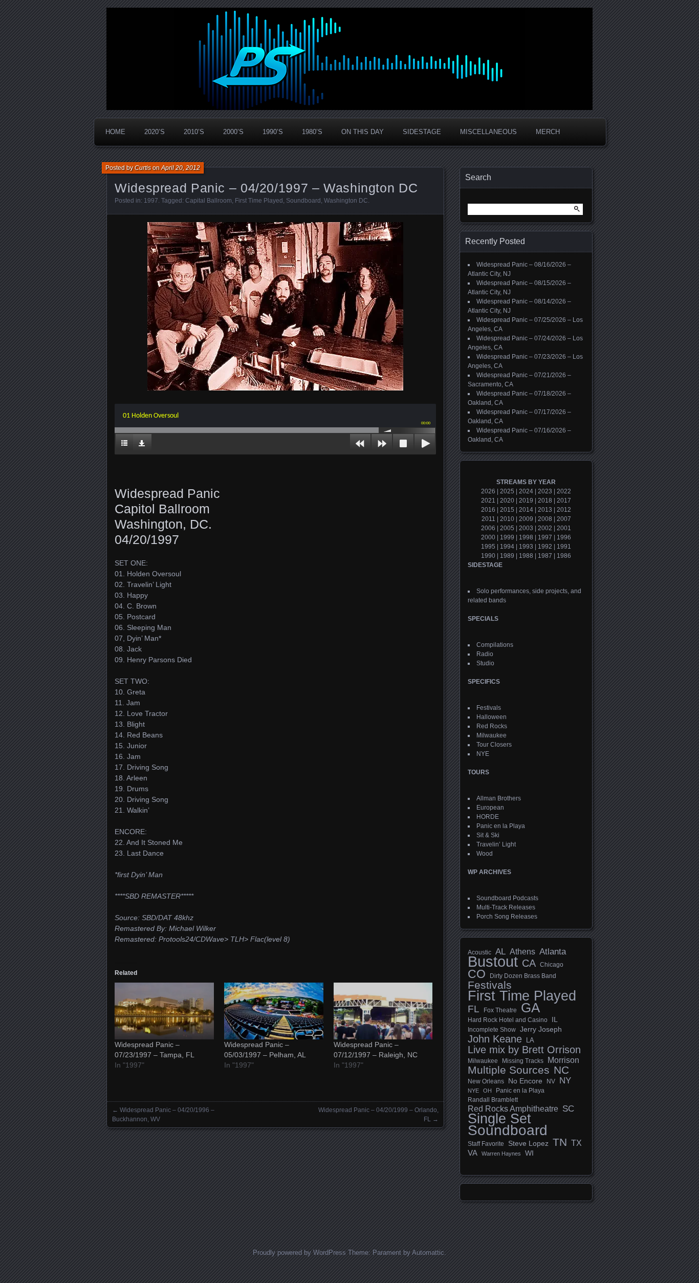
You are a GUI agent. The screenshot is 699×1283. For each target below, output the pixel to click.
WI (529, 1153)
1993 (526, 546)
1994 (507, 546)
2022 (564, 491)
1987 (545, 555)
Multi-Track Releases (505, 907)
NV (551, 1081)
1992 (545, 546)
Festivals (488, 707)
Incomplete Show (492, 1029)
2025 (507, 491)
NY (565, 1080)
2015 (507, 509)
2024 (526, 491)
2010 (507, 519)
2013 (545, 509)
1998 (526, 537)
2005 (507, 528)
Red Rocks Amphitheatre (513, 1108)
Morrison (563, 1060)
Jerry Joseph (541, 1029)
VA (472, 1152)
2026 (488, 491)
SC (568, 1109)
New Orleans (486, 1081)
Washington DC (346, 200)
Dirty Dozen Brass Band (523, 975)
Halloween (491, 717)
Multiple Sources (509, 1070)
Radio (484, 654)
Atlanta (552, 951)
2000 (488, 537)
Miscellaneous (488, 132)
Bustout (493, 961)
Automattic (428, 1252)
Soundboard (303, 200)
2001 (564, 528)
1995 (488, 546)
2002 (545, 528)
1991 (564, 546)
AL (500, 951)
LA (530, 1040)
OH (487, 1091)
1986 (564, 555)
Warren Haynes (501, 1153)
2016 (488, 509)
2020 (507, 500)
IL (555, 1019)
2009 (526, 519)
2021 (488, 500)
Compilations (494, 644)
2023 (545, 491)
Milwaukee (491, 735)
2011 (488, 519)
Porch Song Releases (506, 916)
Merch (548, 132)
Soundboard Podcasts (507, 898)
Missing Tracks (522, 1060)
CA (529, 963)
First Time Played (259, 200)
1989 (507, 555)
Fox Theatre (500, 1010)
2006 (488, 528)
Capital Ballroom (208, 200)
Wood (484, 853)
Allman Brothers (498, 798)
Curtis (143, 167)
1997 (151, 200)
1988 (526, 555)
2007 (564, 519)
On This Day (362, 132)
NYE (482, 753)
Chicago (551, 964)
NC (561, 1070)
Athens (522, 951)
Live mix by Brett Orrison (524, 1049)
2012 (564, 509)
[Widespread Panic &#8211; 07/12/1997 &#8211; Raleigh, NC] (383, 1011)
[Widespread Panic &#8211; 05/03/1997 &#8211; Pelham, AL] (273, 1011)
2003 (526, 528)
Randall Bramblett (493, 1099)
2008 (545, 519)
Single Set (499, 1118)
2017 (564, 500)
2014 (526, 509)
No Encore (525, 1081)
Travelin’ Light (496, 844)
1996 (564, 537)
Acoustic (479, 952)
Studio (485, 663)
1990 (488, 555)
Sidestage (422, 132)
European (490, 807)
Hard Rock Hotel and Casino (508, 1020)
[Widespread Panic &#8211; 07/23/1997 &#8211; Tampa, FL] (164, 1011)
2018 (545, 500)
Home (115, 132)
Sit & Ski (487, 835)
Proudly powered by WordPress (299, 1252)
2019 (526, 500)
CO (477, 973)
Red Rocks (491, 726)
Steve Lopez (528, 1143)
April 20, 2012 (180, 167)
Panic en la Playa (500, 826)
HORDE (487, 816)
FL (473, 1009)
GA (530, 1007)
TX (576, 1142)
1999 (507, 537)
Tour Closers (494, 744)
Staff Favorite (486, 1144)
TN (560, 1142)
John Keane (495, 1038)
